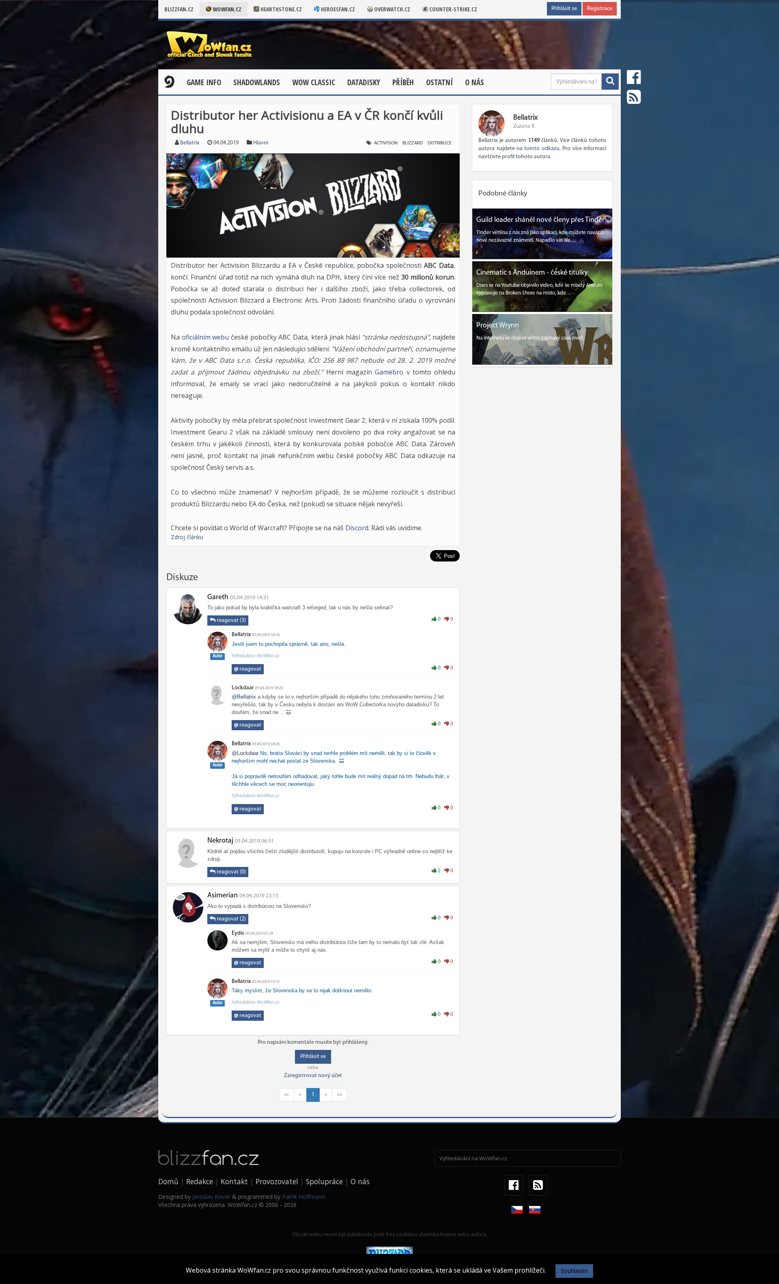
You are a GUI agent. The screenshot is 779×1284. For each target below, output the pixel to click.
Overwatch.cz (391, 9)
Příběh (403, 82)
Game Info (204, 82)
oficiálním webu (205, 337)
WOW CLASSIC (313, 82)
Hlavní (260, 143)
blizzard (412, 143)
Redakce (199, 1181)
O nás (474, 82)
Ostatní (439, 82)
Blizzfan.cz (179, 9)
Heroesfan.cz (337, 9)
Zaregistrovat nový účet (313, 1076)
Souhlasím (574, 1271)
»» (339, 1095)
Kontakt (234, 1181)
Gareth (217, 597)
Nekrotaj (220, 841)
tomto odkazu (541, 149)
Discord (356, 527)
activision (386, 143)
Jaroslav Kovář (211, 1196)
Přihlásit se (564, 9)
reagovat (247, 669)
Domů (168, 1181)
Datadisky (363, 82)
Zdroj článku (187, 537)
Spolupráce (324, 1181)
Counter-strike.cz (452, 9)
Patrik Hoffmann (303, 1196)
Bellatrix (189, 143)
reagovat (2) (230, 919)
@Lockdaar (245, 753)
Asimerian (222, 895)
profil (508, 157)
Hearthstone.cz (280, 9)
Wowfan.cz (226, 9)
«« (286, 1095)
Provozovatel (277, 1181)
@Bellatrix (244, 697)
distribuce (440, 143)
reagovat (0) (230, 872)
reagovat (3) (230, 620)
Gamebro (389, 372)
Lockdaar (243, 688)
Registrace (599, 9)
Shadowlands (256, 82)
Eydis (238, 933)
